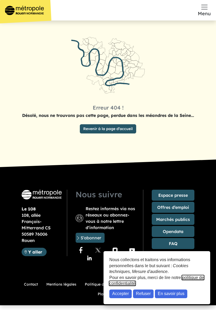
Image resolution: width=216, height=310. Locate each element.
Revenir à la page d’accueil (108, 128)
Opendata (173, 231)
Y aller (37, 252)
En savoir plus (171, 293)
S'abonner (91, 237)
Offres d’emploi (173, 207)
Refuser (143, 293)
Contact (31, 284)
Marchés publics (173, 219)
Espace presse (173, 195)
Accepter (120, 293)
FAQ (173, 243)
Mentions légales (61, 284)
